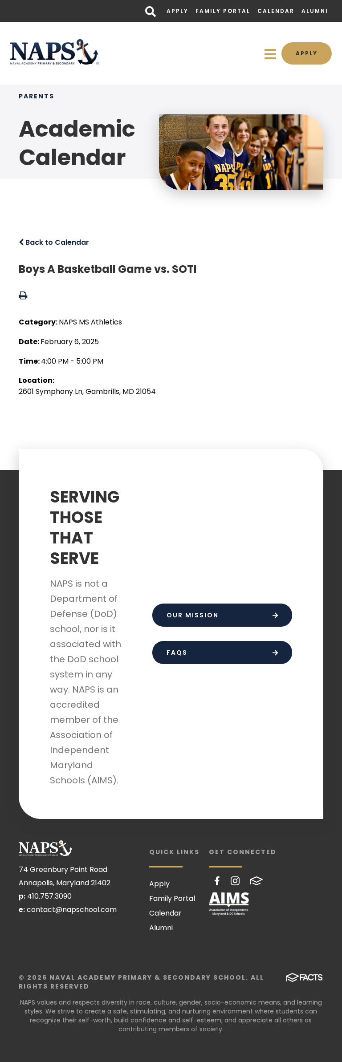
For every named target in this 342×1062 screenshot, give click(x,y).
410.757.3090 (49, 896)
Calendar (275, 11)
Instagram (235, 880)
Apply (177, 11)
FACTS (256, 880)
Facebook (217, 880)
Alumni (314, 11)
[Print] (23, 296)
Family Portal (222, 11)
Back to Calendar (56, 242)
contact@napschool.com (72, 909)
